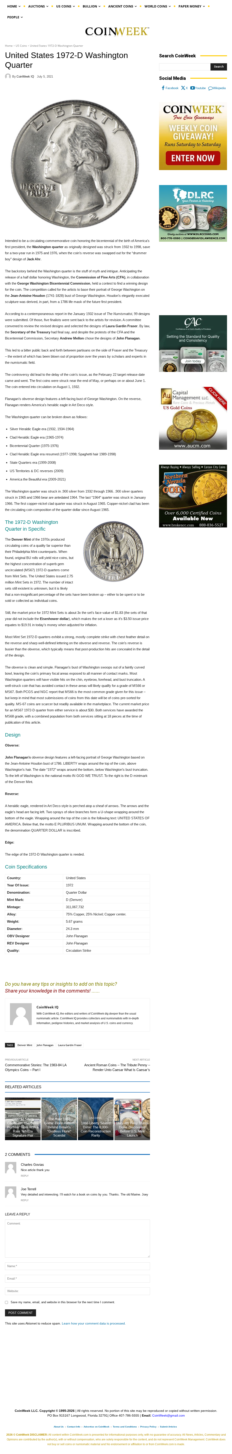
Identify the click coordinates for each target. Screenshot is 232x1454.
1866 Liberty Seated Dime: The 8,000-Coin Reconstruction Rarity (96, 1129)
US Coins (21, 46)
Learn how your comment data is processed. (94, 1323)
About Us (59, 1426)
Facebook (172, 88)
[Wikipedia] (210, 88)
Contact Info (73, 1426)
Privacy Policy (148, 1426)
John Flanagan (45, 1045)
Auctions (22, 1114)
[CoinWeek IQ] (8, 76)
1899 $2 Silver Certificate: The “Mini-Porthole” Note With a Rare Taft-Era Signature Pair (23, 1127)
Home (9, 46)
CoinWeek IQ (25, 76)
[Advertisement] (193, 278)
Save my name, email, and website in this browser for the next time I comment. (63, 1302)
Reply (25, 1175)
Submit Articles (168, 1426)
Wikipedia (219, 88)
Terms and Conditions (125, 1426)
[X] (183, 88)
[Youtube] (192, 88)
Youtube (200, 88)
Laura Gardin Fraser (70, 1045)
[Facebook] (163, 88)
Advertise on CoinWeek (96, 1426)
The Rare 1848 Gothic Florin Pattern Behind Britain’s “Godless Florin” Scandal (59, 1127)
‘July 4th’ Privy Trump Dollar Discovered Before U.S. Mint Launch (132, 1129)
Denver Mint (24, 1045)
